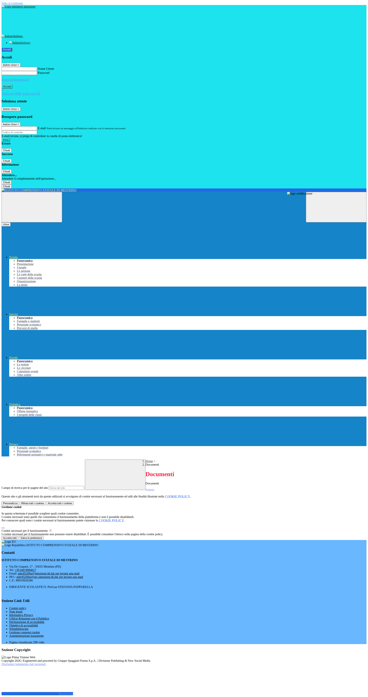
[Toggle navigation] (32, 207)
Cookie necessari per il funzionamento (25, 530)
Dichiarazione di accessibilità (26, 622)
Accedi (7, 49)
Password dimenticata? (15, 79)
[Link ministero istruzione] (18, 6)
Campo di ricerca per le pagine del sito (25, 487)
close (6, 224)
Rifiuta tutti (32, 503)
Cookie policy (17, 608)
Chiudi (6, 150)
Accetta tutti (60, 503)
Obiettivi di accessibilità (23, 625)
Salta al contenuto (12, 3)
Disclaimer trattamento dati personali (24, 664)
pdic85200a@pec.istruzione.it (49, 577)
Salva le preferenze (31, 538)
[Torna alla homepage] (184, 190)
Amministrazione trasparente (26, 635)
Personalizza (10, 503)
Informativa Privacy (21, 615)
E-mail (42, 128)
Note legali (15, 611)
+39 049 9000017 (25, 570)
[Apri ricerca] (336, 207)
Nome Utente (46, 68)
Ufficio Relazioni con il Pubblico (29, 618)
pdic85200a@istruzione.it (48, 573)
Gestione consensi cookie (24, 632)
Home (149, 461)
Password (43, 72)
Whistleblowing (18, 628)
